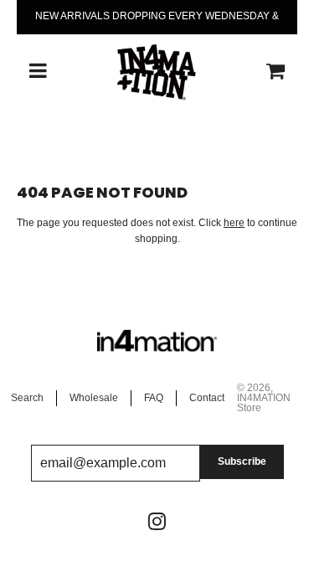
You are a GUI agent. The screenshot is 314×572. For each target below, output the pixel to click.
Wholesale (93, 398)
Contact (206, 398)
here (234, 223)
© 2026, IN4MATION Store (264, 398)
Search (27, 398)
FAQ (153, 398)
